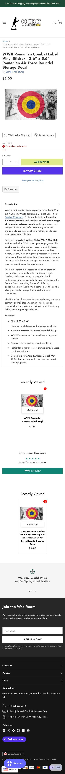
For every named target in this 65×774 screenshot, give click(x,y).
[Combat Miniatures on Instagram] (18, 731)
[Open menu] (4, 22)
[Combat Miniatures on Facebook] (4, 731)
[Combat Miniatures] (27, 22)
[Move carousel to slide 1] (29, 591)
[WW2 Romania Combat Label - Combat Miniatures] (32, 106)
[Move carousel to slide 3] (33, 591)
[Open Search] (54, 22)
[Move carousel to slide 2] (31, 591)
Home (5, 41)
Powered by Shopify (47, 759)
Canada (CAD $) (14, 753)
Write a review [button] (32, 470)
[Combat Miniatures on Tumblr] (23, 731)
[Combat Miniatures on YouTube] (28, 731)
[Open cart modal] (60, 22)
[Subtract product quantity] (5, 162)
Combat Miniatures (15, 71)
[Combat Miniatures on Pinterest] (13, 731)
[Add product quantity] (16, 162)
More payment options (33, 180)
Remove (45, 388)
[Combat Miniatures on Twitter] (9, 731)
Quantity (6, 155)
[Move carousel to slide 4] (35, 591)
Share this (12, 189)
